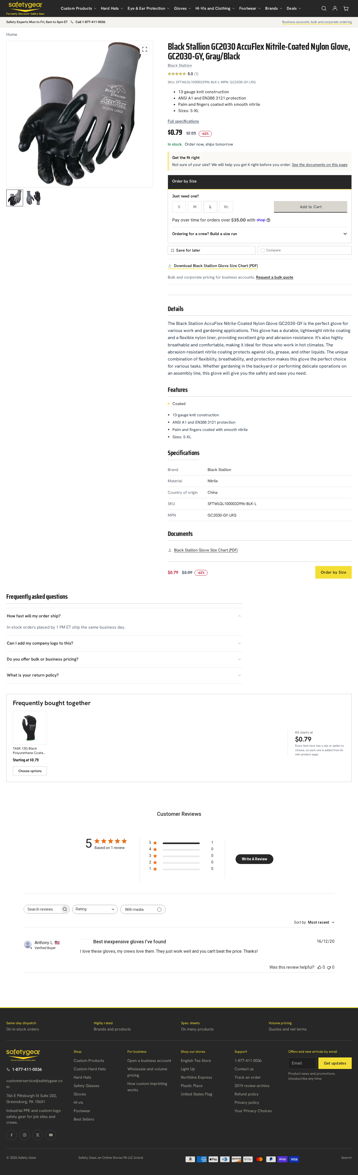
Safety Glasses (86, 1085)
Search (346, 1157)
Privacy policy (247, 1102)
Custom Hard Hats (90, 1069)
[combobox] (95, 909)
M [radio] (195, 206)
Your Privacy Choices (253, 1110)
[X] (37, 1135)
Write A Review (254, 859)
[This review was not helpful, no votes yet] (329, 967)
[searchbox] (42, 909)
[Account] (335, 8)
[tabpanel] (80, 114)
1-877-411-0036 (27, 1069)
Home (11, 34)
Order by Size (333, 572)
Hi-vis (78, 1102)
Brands (271, 8)
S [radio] (179, 206)
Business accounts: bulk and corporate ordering (317, 22)
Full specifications (183, 121)
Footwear (247, 8)
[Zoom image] (145, 49)
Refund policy (247, 1094)
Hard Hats (110, 8)
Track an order (248, 1077)
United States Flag (196, 1094)
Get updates (335, 1063)
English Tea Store (196, 1060)
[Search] (324, 8)
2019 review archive (252, 1085)
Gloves (180, 8)
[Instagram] (24, 1135)
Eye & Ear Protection (146, 8)
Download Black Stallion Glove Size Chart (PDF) (216, 265)
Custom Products (76, 8)
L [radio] (210, 206)
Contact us (244, 1069)
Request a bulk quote (274, 277)
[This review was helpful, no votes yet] (319, 967)
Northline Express (196, 1077)
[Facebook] (11, 1135)
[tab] (14, 198)
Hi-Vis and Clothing (213, 8)
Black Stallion (180, 65)
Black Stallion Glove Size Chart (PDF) (205, 550)
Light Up (188, 1069)
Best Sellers (84, 1119)
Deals (292, 8)
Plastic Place (192, 1085)
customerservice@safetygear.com (34, 1083)
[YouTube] (51, 1135)
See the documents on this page (320, 164)
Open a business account (149, 1060)
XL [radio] (226, 206)
